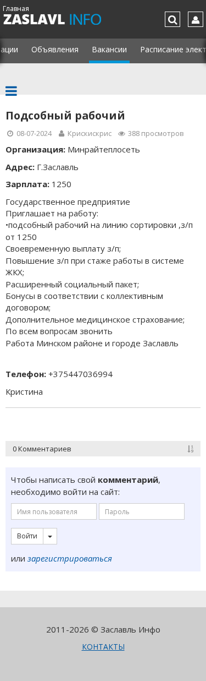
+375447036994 (80, 373)
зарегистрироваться (69, 558)
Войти (27, 536)
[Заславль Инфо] (64, 19)
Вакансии (109, 49)
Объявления (55, 49)
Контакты (103, 646)
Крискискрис (90, 133)
